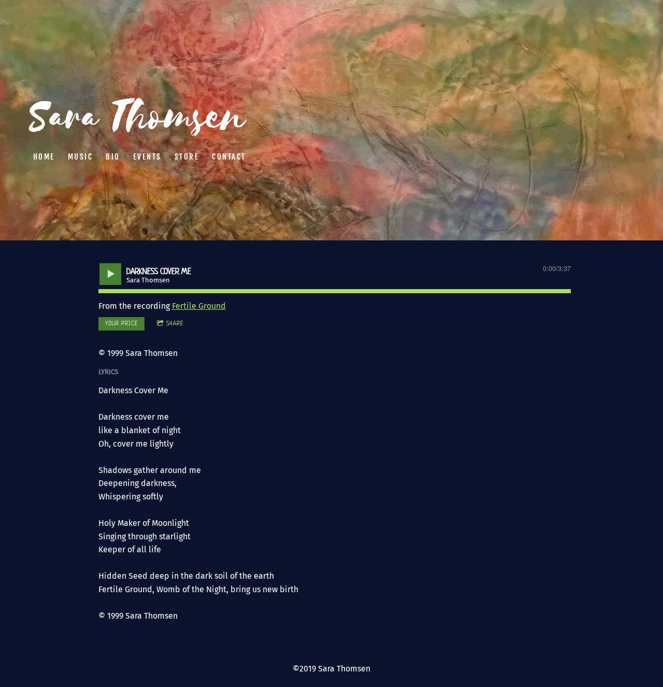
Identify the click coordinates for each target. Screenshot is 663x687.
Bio (113, 157)
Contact (229, 157)
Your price (121, 324)
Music (80, 157)
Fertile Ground (199, 306)
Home (44, 157)
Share (174, 324)
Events (147, 157)
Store (187, 157)
